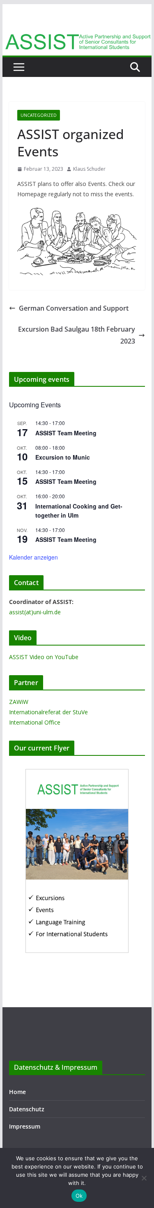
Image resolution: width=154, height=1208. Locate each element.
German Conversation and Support (74, 308)
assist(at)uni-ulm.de (35, 612)
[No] (144, 1178)
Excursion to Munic (62, 457)
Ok (79, 1195)
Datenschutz (26, 1109)
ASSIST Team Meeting (66, 433)
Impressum (24, 1126)
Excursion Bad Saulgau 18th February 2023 (76, 335)
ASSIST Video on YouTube (43, 657)
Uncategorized (39, 115)
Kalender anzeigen (33, 557)
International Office (34, 722)
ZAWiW (18, 702)
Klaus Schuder (89, 168)
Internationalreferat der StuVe (48, 712)
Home (17, 1092)
